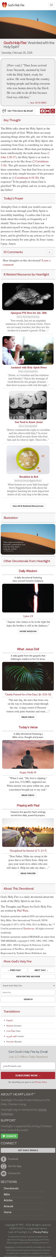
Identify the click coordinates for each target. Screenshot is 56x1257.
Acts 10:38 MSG (38, 102)
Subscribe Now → (28, 1075)
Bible (7, 1194)
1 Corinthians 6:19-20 (25, 178)
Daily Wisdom (28, 571)
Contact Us (14, 1173)
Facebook (13, 1158)
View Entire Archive (28, 976)
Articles (8, 1200)
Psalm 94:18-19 (28, 772)
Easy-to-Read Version (30, 1239)
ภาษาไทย (10, 1031)
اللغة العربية (11, 1036)
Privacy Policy (41, 1082)
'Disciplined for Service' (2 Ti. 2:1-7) (28, 850)
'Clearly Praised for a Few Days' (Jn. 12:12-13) (28, 694)
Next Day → (41, 970)
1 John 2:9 (28, 616)
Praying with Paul (28, 805)
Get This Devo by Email (20, 111)
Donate (9, 1136)
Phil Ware (22, 910)
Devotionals (11, 1188)
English (9, 1020)
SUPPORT (8, 1120)
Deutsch (9, 1025)
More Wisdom (28, 631)
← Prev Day (14, 970)
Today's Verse (28, 727)
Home (7, 1212)
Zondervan (28, 928)
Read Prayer (28, 873)
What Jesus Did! (28, 649)
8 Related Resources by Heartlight (26, 274)
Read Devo (28, 717)
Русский (10, 1041)
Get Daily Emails (28, 1150)
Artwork (8, 1206)
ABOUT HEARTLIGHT (18, 1094)
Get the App (14, 1166)
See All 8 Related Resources (28, 506)
